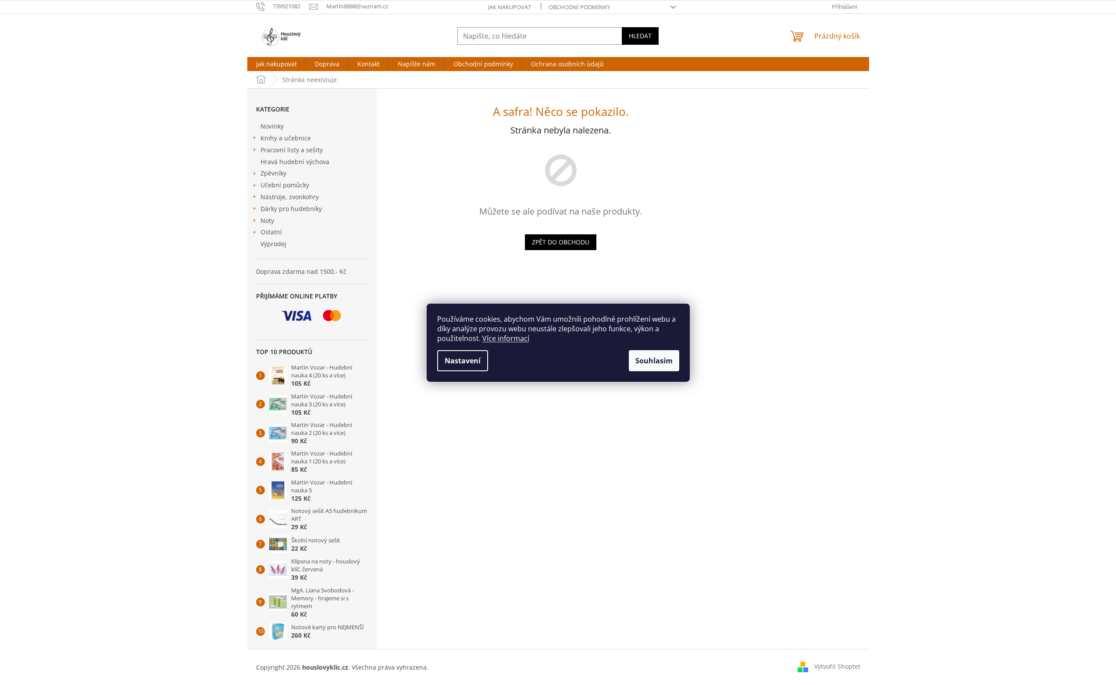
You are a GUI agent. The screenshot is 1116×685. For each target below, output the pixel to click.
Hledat (640, 36)
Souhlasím (654, 361)
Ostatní (271, 232)
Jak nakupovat (509, 7)
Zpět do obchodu (560, 242)
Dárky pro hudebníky (291, 208)
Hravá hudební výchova (294, 162)
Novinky (272, 126)
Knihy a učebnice (285, 138)
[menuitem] (276, 64)
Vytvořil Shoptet (837, 666)
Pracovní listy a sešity (291, 150)
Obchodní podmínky (579, 7)
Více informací (505, 338)
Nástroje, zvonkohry (289, 197)
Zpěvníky (273, 173)
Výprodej (273, 244)
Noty (267, 220)
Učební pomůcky (284, 185)
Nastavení (463, 361)
